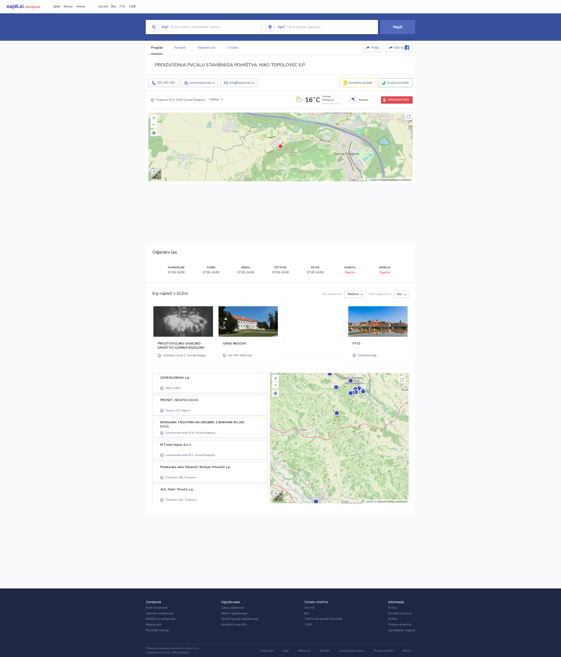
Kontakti (179, 48)
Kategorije (304, 650)
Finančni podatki (398, 83)
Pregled (157, 48)
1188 (132, 7)
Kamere (363, 100)
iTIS (122, 7)
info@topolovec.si (241, 83)
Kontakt (325, 650)
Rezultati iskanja (157, 630)
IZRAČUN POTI (398, 100)
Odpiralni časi (206, 48)
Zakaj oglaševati (232, 608)
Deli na (399, 48)
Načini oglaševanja (234, 613)
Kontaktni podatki (361, 83)
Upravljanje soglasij (401, 630)
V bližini (232, 48)
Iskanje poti (154, 624)
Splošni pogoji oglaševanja (239, 619)
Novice (68, 7)
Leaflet (373, 179)
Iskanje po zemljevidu (160, 619)
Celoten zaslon (408, 116)
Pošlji (375, 48)
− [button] (154, 124)
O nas (392, 608)
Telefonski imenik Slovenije (323, 619)
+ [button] (154, 118)
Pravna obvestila (399, 624)
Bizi (113, 7)
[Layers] (156, 174)
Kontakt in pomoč (400, 613)
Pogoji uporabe (383, 650)
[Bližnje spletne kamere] (353, 99)
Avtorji (392, 619)
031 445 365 (166, 83)
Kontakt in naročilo (234, 624)
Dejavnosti (267, 650)
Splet (56, 7)
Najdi (397, 27)
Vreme (80, 7)
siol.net (103, 7)
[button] (154, 133)
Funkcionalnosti (156, 608)
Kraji (286, 650)
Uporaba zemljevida (159, 613)
